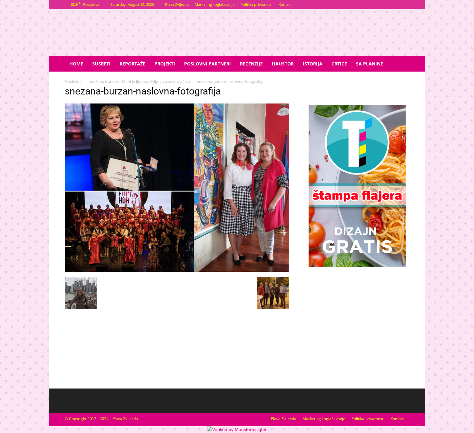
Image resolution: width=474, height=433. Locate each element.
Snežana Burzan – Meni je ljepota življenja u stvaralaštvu (139, 81)
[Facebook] (394, 4)
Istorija (312, 64)
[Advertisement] (357, 321)
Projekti (164, 64)
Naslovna (73, 81)
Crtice (339, 64)
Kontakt (285, 4)
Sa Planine (369, 64)
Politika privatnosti (256, 4)
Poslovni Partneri (207, 64)
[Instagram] (404, 4)
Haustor (283, 64)
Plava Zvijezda (177, 4)
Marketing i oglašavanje (214, 4)
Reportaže (132, 64)
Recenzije (251, 64)
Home (76, 64)
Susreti (101, 64)
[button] (401, 64)
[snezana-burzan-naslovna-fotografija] (177, 270)
